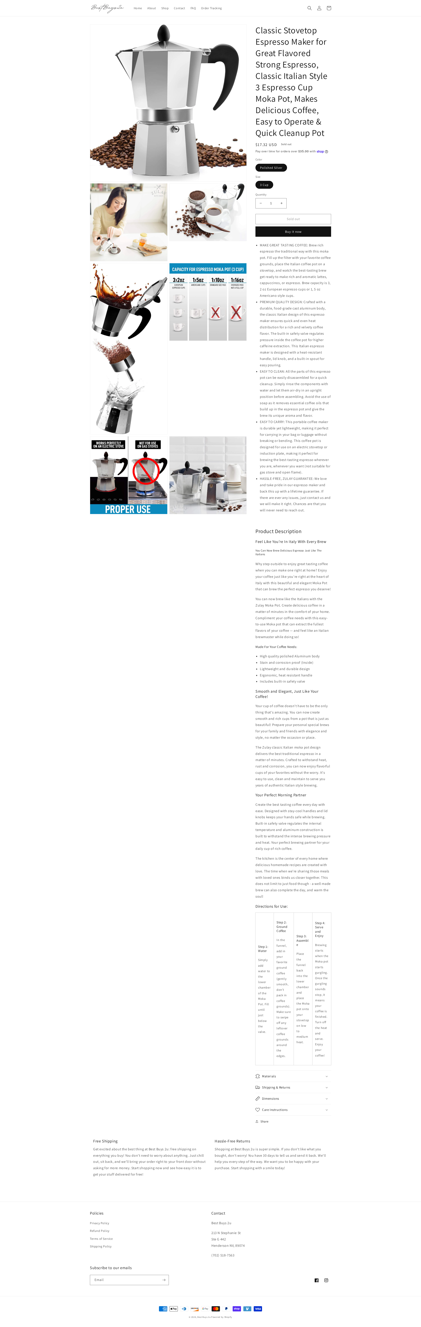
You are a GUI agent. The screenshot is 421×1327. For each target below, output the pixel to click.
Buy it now (293, 231)
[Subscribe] (164, 1280)
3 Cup (264, 185)
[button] (309, 8)
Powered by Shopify (221, 1317)
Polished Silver (271, 168)
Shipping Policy (101, 1246)
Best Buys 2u (203, 1317)
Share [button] (264, 1121)
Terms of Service (101, 1239)
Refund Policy (99, 1231)
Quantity (260, 194)
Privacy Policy (99, 1223)
